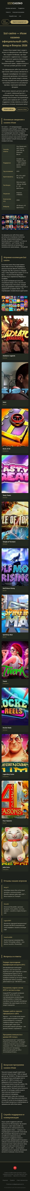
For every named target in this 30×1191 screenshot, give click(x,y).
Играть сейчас (8, 109)
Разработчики (13, 16)
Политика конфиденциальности (15, 1184)
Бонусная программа (18, 12)
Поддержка (21, 8)
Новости (8, 12)
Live (20, 16)
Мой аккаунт (5, 22)
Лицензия (5, 1180)
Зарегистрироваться (19, 22)
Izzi (15, 3)
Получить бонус (22, 109)
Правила (12, 1180)
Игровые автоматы (11, 8)
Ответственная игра (22, 1180)
